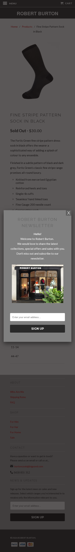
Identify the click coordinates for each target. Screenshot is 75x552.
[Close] (68, 213)
